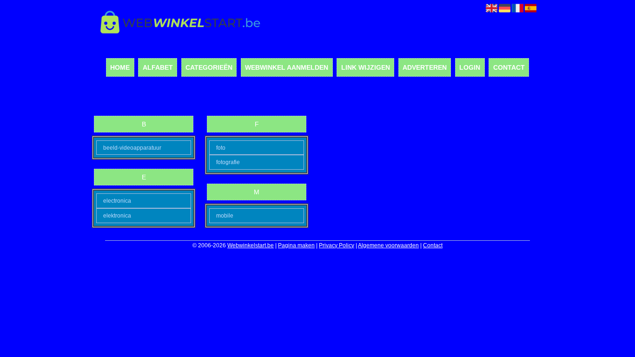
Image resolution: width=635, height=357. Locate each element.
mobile (224, 215)
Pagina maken (296, 245)
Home (120, 67)
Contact (509, 67)
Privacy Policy (336, 245)
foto (220, 148)
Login (469, 67)
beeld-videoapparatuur (132, 148)
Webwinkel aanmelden (286, 67)
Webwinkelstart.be (250, 245)
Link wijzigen (365, 67)
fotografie (228, 162)
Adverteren (425, 67)
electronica (117, 201)
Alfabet (158, 67)
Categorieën (208, 67)
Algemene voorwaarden (388, 245)
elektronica (117, 215)
